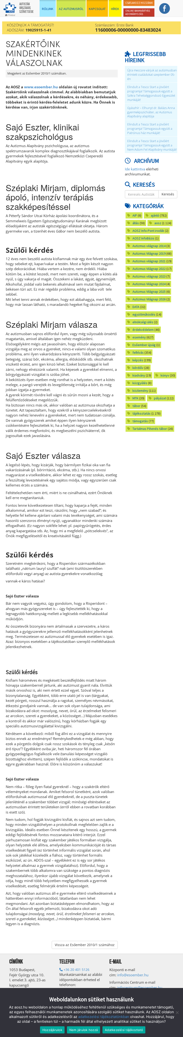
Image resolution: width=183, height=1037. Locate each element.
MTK (135, 398)
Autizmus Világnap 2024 (149, 284)
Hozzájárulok (52, 1030)
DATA (135, 307)
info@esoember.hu (132, 974)
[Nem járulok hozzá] (177, 1012)
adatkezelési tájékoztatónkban (103, 1016)
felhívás (138, 352)
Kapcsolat (97, 9)
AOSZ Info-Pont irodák (148, 230)
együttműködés (143, 314)
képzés (137, 360)
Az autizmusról (71, 9)
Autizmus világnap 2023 (149, 276)
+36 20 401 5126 (76, 969)
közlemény (140, 390)
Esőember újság (144, 345)
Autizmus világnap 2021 (149, 261)
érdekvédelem (143, 329)
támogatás (140, 421)
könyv (165, 375)
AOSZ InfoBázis (143, 238)
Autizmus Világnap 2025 (149, 291)
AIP (134, 215)
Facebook (165, 8)
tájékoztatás (141, 413)
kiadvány (138, 375)
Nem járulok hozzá (83, 1030)
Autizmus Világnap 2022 (149, 269)
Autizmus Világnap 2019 (149, 253)
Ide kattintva (135, 169)
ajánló (155, 215)
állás (135, 223)
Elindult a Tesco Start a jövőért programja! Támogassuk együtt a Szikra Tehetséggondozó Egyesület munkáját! (151, 93)
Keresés (168, 194)
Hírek (115, 9)
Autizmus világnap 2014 (149, 246)
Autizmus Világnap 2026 (149, 299)
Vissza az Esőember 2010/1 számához (85, 945)
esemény (139, 337)
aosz (157, 223)
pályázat (160, 398)
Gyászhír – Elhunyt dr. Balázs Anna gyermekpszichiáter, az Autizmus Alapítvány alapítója (151, 112)
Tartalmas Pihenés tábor (149, 429)
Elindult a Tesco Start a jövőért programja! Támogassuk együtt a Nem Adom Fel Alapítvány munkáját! (152, 145)
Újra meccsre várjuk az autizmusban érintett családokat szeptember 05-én (152, 74)
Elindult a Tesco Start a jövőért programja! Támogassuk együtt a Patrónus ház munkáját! (149, 128)
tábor (136, 406)
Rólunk (47, 9)
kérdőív (137, 368)
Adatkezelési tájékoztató (124, 1030)
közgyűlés (139, 383)
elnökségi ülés (142, 322)
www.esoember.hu (41, 86)
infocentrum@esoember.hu (139, 987)
